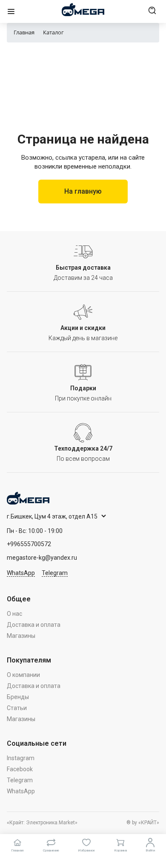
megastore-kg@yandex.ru (42, 557)
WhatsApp (21, 572)
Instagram (20, 758)
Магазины (21, 635)
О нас (14, 613)
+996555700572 (29, 544)
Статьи (17, 708)
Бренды (18, 696)
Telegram (55, 572)
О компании (23, 674)
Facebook (20, 769)
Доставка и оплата (33, 624)
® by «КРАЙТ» (142, 823)
